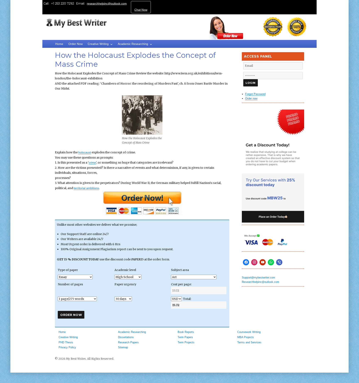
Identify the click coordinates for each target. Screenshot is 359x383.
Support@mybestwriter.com (258, 277)
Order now (251, 98)
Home (59, 44)
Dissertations (126, 337)
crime (92, 162)
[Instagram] (254, 262)
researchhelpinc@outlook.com (107, 3)
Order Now (75, 44)
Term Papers (185, 337)
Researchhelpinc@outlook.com (260, 281)
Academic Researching (133, 44)
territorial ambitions (86, 188)
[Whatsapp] (271, 262)
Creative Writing (98, 44)
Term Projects (186, 342)
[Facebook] (246, 262)
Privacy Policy (67, 347)
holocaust (84, 152)
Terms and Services (249, 342)
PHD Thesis (66, 342)
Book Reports (186, 332)
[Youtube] (262, 262)
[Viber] (279, 262)
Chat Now (140, 9)
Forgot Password (255, 94)
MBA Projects (245, 337)
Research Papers (128, 342)
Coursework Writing (249, 332)
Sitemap (123, 347)
